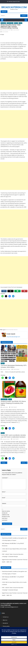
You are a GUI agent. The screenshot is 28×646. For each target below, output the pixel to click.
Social (20, 23)
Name (4, 492)
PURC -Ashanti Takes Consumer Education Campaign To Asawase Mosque (12, 555)
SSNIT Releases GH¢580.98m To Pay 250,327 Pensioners (13, 544)
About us (5, 620)
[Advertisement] (14, 76)
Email (3, 497)
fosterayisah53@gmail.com (11, 607)
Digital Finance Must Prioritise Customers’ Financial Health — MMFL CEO (14, 561)
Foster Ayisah (16, 30)
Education (3, 23)
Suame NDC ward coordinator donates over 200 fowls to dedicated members (13, 436)
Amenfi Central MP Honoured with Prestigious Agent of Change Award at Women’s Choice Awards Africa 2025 (24, 462)
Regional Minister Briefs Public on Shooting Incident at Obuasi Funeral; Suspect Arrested (4, 462)
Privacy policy (6, 626)
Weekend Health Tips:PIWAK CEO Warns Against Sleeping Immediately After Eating (13, 403)
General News (10, 23)
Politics (16, 23)
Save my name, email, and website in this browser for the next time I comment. (6, 515)
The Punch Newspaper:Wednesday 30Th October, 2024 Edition (13, 366)
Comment (5, 478)
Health (10, 399)
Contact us (5, 617)
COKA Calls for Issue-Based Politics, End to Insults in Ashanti (14, 550)
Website (4, 503)
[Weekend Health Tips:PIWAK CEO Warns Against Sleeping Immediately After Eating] (14, 389)
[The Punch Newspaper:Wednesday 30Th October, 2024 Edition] (14, 353)
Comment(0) (5, 31)
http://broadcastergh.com (13, 336)
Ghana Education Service (12, 329)
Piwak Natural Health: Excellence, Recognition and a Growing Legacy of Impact (14, 539)
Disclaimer (5, 623)
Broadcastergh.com (14, 7)
